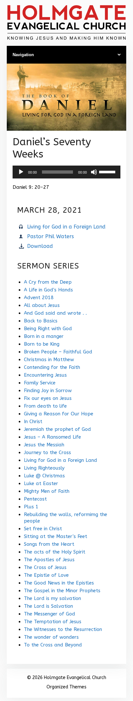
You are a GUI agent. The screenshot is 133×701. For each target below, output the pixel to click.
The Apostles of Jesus (49, 560)
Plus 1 (31, 507)
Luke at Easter (41, 483)
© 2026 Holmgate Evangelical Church (66, 677)
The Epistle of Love (46, 575)
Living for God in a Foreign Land (66, 227)
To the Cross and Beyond (53, 645)
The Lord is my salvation (52, 598)
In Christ (33, 421)
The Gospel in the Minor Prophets (62, 591)
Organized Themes (66, 687)
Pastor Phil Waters (50, 236)
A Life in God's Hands (48, 290)
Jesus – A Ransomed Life (52, 437)
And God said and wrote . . (55, 313)
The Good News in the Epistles (59, 583)
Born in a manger (44, 336)
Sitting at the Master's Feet (55, 536)
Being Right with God (48, 328)
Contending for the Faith (52, 367)
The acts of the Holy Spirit (54, 552)
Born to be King (41, 344)
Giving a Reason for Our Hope (58, 414)
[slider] (108, 171)
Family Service (40, 383)
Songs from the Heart (49, 544)
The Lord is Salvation (48, 606)
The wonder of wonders (51, 637)
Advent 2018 (39, 297)
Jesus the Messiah (44, 445)
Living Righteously (44, 468)
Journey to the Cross (47, 452)
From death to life (45, 406)
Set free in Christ (43, 529)
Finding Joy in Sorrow (48, 390)
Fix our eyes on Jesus (48, 398)
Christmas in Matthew (49, 359)
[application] (66, 172)
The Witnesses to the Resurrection (63, 629)
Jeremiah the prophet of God (57, 429)
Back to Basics (40, 321)
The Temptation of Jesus (52, 622)
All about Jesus (42, 305)
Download (40, 246)
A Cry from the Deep (48, 282)
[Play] (21, 172)
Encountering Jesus (45, 375)
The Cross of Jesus (45, 567)
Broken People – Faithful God (58, 352)
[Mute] (94, 172)
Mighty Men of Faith (46, 491)
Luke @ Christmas (44, 476)
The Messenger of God (49, 614)
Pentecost (35, 499)
